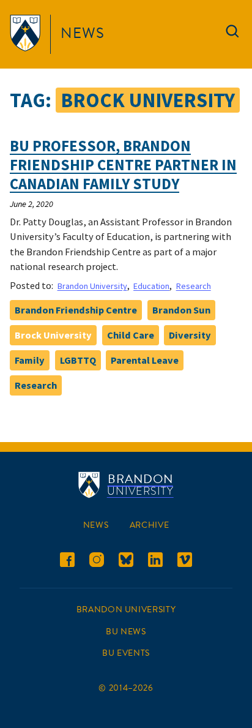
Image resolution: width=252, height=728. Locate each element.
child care (130, 335)
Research (193, 285)
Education (151, 285)
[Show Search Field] (232, 34)
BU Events (126, 653)
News (83, 33)
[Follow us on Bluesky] (126, 561)
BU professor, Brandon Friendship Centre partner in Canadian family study (123, 165)
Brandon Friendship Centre (76, 310)
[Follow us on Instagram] (96, 561)
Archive (149, 525)
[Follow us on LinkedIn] (155, 561)
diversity (190, 335)
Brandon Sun (181, 310)
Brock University (53, 335)
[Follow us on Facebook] (67, 561)
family (30, 360)
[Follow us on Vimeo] (184, 561)
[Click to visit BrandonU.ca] (27, 34)
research (36, 385)
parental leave (145, 360)
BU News (126, 631)
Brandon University (92, 285)
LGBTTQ (78, 360)
